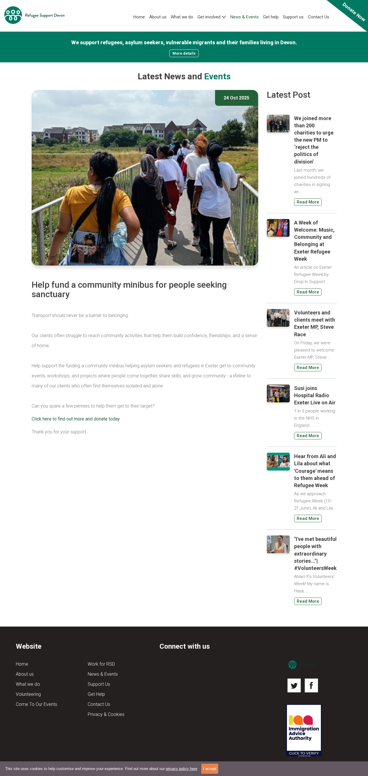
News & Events (244, 17)
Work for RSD (101, 664)
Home (139, 17)
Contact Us (318, 17)
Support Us (99, 684)
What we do (182, 17)
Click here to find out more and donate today (76, 419)
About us (157, 17)
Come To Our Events (36, 704)
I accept (209, 769)
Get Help (96, 694)
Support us (293, 17)
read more (308, 202)
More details (183, 53)
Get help (271, 17)
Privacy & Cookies (106, 714)
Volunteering (28, 694)
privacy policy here (181, 769)
